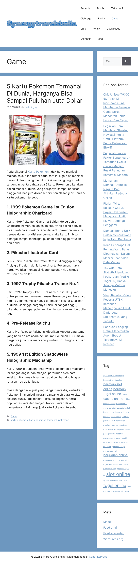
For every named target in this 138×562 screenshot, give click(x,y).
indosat (106, 417)
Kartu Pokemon (38, 171)
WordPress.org (113, 539)
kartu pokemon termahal (43, 420)
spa (105, 480)
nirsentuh (107, 447)
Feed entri (110, 527)
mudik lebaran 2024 (119, 442)
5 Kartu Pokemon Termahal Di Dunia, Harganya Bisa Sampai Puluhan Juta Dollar (44, 93)
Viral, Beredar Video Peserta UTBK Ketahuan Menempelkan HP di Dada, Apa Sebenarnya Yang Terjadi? (117, 308)
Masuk (107, 522)
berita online (117, 380)
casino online (113, 399)
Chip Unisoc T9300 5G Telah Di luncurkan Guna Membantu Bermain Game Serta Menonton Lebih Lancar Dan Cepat (116, 107)
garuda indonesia (116, 408)
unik (122, 491)
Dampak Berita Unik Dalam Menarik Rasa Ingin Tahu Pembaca (117, 235)
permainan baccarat (111, 460)
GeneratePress (98, 556)
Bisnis (100, 8)
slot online (118, 474)
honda (111, 412)
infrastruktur (116, 417)
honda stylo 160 (122, 412)
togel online (114, 485)
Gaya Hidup (113, 28)
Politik (96, 28)
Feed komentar (113, 533)
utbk (127, 491)
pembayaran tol (110, 451)
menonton (107, 438)
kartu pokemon (19, 420)
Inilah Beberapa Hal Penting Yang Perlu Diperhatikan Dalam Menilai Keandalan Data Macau (116, 253)
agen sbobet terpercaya (113, 376)
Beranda (85, 8)
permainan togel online (118, 464)
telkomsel (123, 480)
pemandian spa (118, 447)
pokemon (63, 420)
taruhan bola (112, 480)
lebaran (119, 434)
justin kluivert (109, 421)
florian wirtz (121, 404)
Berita (101, 18)
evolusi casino (109, 404)
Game (115, 18)
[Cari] (126, 61)
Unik (83, 28)
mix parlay (116, 438)
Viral (100, 38)
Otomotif (85, 38)
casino (124, 394)
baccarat (107, 380)
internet (125, 417)
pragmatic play (109, 469)
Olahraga (85, 18)
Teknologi (117, 8)
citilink (127, 399)
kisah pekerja (120, 429)
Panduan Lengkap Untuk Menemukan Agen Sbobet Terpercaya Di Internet (116, 335)
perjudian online (115, 455)
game (105, 408)
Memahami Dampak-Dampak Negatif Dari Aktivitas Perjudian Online (116, 189)
